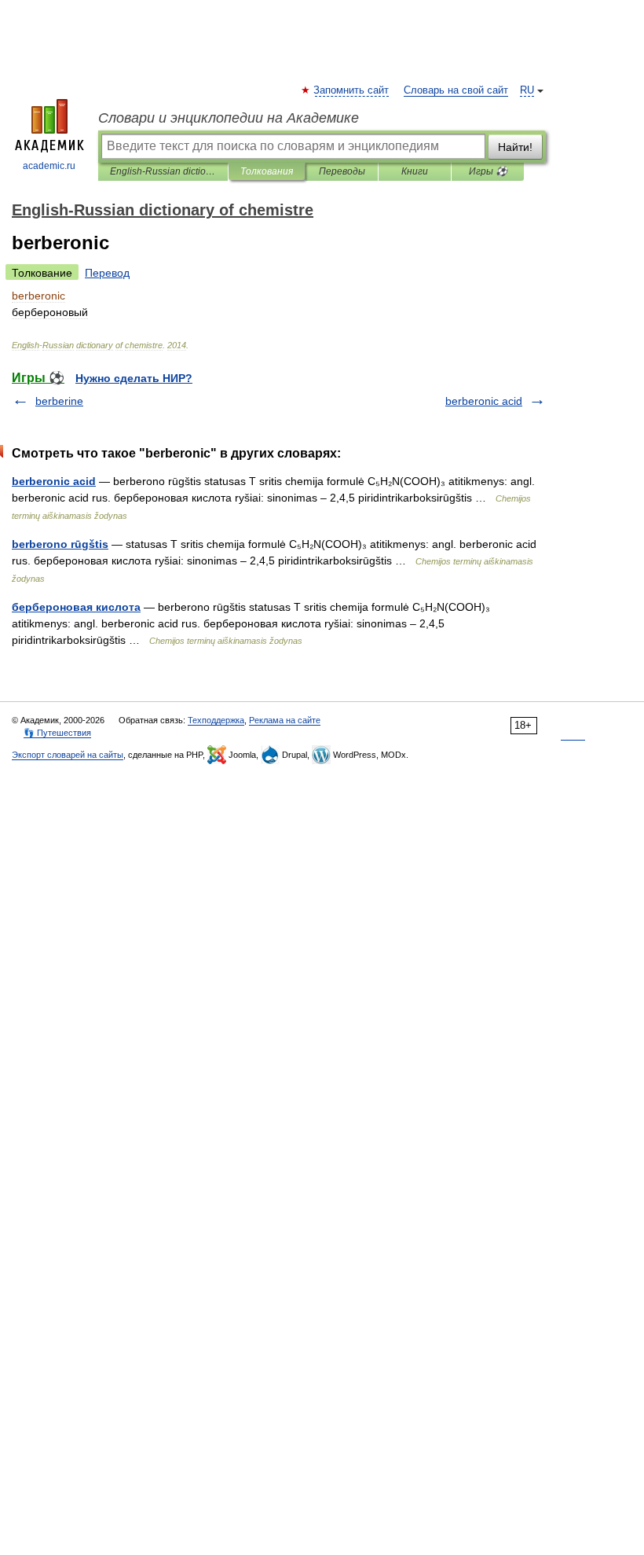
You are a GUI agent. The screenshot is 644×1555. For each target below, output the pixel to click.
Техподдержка (216, 720)
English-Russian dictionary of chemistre (163, 171)
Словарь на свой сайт (456, 90)
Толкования (266, 171)
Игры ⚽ (488, 171)
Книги (414, 171)
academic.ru (49, 165)
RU (527, 90)
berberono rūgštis (60, 544)
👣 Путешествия (57, 732)
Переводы (342, 171)
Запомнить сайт (352, 90)
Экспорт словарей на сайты (67, 754)
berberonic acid (483, 401)
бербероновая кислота (76, 607)
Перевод (107, 273)
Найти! (515, 147)
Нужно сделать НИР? (133, 378)
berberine (59, 401)
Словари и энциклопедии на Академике (228, 118)
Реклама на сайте (284, 720)
